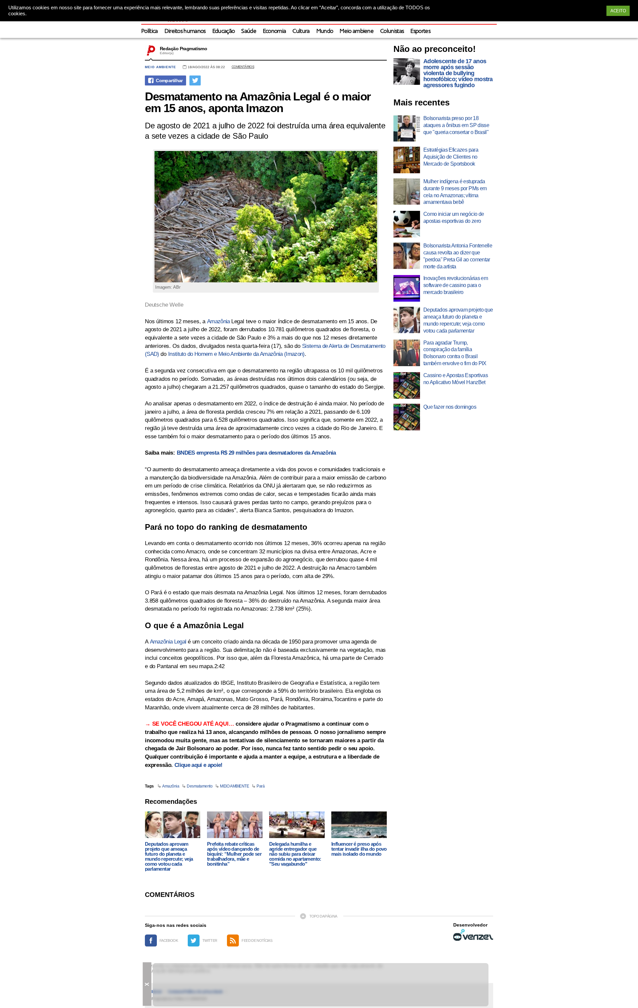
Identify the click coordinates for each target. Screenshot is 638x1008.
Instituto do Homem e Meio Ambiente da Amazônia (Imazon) (236, 354)
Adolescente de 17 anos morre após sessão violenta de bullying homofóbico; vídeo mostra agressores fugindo (458, 73)
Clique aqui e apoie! (198, 765)
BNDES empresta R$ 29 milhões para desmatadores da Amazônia (256, 453)
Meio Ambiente (160, 67)
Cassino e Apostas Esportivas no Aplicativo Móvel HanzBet (455, 378)
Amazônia (219, 321)
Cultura (300, 31)
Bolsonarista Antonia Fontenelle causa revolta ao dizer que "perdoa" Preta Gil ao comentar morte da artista (457, 256)
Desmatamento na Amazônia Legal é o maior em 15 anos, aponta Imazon (258, 102)
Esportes (420, 31)
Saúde (248, 31)
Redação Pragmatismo (183, 48)
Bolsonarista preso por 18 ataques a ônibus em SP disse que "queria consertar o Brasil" (456, 125)
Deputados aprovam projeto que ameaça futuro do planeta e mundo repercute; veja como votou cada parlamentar (169, 856)
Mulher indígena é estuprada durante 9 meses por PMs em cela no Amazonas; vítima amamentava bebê (454, 192)
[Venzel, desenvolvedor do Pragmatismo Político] (473, 935)
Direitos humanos (185, 31)
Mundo (324, 31)
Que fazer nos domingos (449, 407)
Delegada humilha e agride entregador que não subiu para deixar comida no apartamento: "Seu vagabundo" (295, 853)
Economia (274, 31)
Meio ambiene (356, 31)
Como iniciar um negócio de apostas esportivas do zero (453, 217)
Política (149, 31)
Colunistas (392, 31)
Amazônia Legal (168, 642)
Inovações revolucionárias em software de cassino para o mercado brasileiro (455, 285)
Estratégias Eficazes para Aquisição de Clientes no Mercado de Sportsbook (450, 157)
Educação (223, 31)
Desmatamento (199, 786)
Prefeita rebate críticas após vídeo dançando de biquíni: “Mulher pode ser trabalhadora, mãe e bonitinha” (234, 853)
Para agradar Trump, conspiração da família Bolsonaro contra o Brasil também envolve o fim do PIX (454, 353)
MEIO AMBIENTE (234, 786)
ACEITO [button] (618, 10)
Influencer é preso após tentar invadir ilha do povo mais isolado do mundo (359, 848)
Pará (261, 786)
